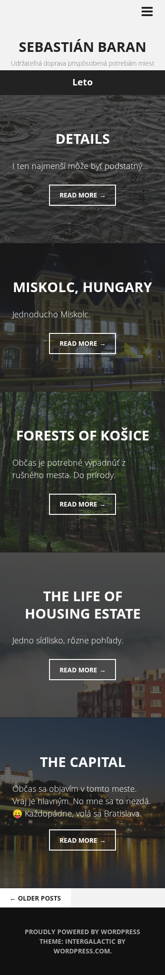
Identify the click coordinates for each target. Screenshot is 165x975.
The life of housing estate (83, 604)
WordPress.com (82, 951)
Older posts (35, 898)
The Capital (83, 761)
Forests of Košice (82, 435)
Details (82, 138)
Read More (78, 195)
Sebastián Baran (82, 46)
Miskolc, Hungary (82, 286)
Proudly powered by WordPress (82, 931)
